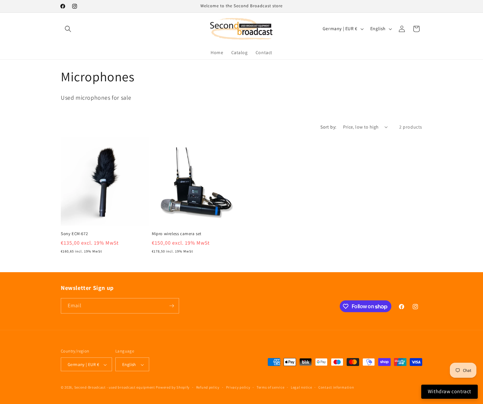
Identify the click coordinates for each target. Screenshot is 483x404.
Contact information (336, 387)
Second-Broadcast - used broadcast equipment (114, 387)
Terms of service (270, 387)
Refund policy (207, 387)
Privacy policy (238, 387)
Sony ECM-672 (74, 233)
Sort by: (328, 127)
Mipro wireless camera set (176, 233)
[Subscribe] (171, 305)
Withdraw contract (449, 391)
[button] (68, 29)
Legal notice (301, 387)
